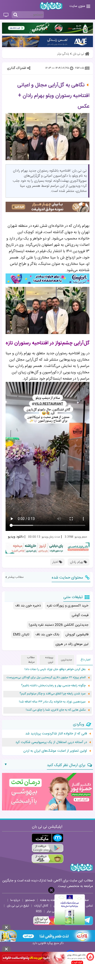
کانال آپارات (41, 905)
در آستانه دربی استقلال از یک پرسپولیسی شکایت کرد (51, 742)
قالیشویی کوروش (76, 634)
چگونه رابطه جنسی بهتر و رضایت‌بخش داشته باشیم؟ (53, 685)
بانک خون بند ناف (47, 634)
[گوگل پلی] (47, 848)
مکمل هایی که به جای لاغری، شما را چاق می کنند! (56, 710)
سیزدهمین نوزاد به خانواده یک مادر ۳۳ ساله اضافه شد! (52, 701)
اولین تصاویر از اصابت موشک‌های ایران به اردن (55, 751)
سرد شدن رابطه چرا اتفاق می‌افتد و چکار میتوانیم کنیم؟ (53, 693)
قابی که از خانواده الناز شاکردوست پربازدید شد (56, 733)
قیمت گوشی (80, 615)
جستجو (30, 900)
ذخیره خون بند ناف (28, 605)
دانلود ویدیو (16, 537)
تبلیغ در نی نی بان (18, 905)
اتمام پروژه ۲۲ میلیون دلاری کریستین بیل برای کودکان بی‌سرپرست (46, 677)
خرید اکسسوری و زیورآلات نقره (67, 605)
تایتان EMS (21, 634)
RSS (39, 911)
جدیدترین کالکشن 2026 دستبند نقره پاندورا (58, 625)
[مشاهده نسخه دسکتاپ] (6, 15)
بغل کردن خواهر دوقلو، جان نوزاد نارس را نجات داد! (55, 669)
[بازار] (47, 858)
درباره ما (15, 900)
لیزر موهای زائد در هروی (71, 644)
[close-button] (51, 890)
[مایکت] (47, 837)
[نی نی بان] (51, 6)
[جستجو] (15, 15)
